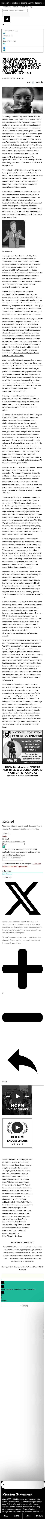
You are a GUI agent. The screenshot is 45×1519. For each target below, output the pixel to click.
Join (28, 1516)
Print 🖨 (39, 82)
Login (4, 836)
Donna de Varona (35, 826)
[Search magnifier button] (7, 19)
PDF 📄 (30, 82)
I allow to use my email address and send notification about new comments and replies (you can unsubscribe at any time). (21, 852)
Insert (25, 1306)
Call (6, 1516)
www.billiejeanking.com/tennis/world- (17, 567)
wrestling (35, 829)
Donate (39, 1516)
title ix (29, 829)
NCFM (20, 78)
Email (16, 1516)
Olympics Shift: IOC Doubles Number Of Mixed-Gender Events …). (22, 594)
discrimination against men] (17, 826)
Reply (4, 1300)
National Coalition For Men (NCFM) (25, 1267)
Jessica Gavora (8, 829)
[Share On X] (22, 918)
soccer (17, 829)
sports (23, 829)
